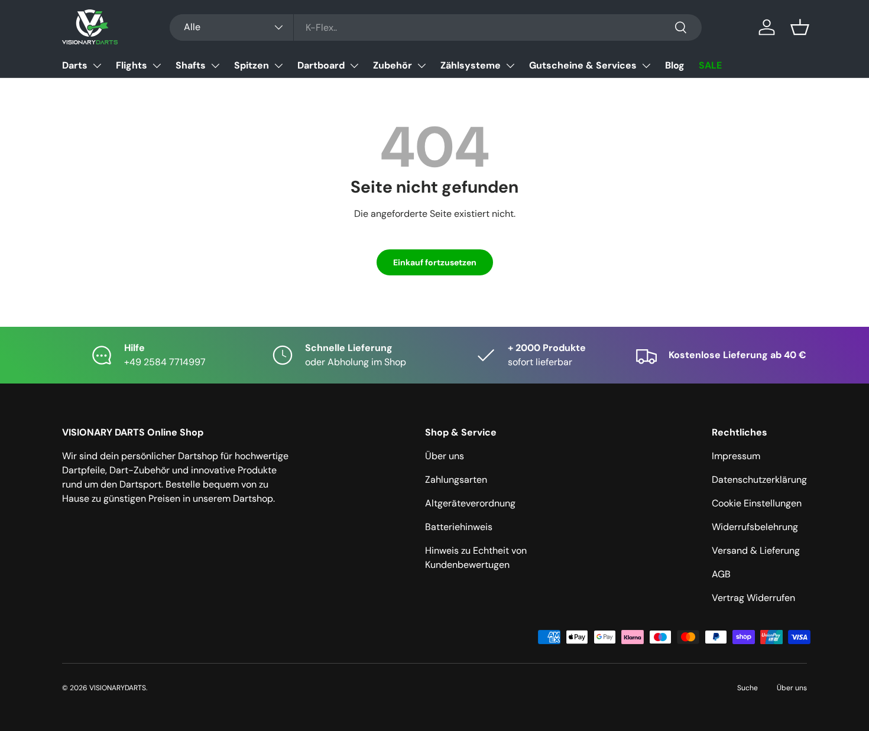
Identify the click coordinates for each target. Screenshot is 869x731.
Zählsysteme (470, 65)
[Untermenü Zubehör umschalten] (421, 66)
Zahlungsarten (456, 479)
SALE (710, 65)
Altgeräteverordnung (470, 503)
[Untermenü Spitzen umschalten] (278, 66)
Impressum (736, 456)
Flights (131, 65)
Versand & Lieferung (756, 550)
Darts (74, 65)
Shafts (191, 65)
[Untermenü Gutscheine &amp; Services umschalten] (646, 66)
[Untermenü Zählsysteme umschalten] (510, 66)
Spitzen (251, 65)
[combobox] (436, 27)
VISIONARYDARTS (117, 688)
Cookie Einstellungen (757, 503)
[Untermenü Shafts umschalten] (215, 66)
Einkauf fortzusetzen (434, 262)
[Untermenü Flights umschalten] (157, 66)
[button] (800, 27)
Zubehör (392, 65)
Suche (747, 688)
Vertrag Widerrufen (753, 598)
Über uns (444, 456)
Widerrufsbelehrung (755, 527)
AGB (721, 574)
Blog (675, 65)
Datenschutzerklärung (759, 479)
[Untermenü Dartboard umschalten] (354, 66)
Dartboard (321, 65)
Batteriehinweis (458, 527)
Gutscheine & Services (583, 65)
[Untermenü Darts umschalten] (97, 66)
